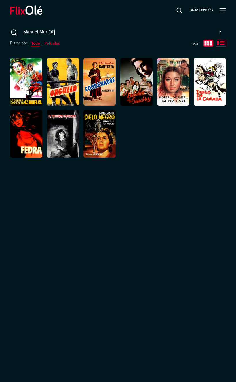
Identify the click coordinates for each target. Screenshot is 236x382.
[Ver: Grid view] (208, 43)
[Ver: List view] (221, 43)
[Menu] (222, 10)
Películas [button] (52, 43)
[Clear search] (220, 32)
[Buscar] (175, 10)
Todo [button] (35, 43)
